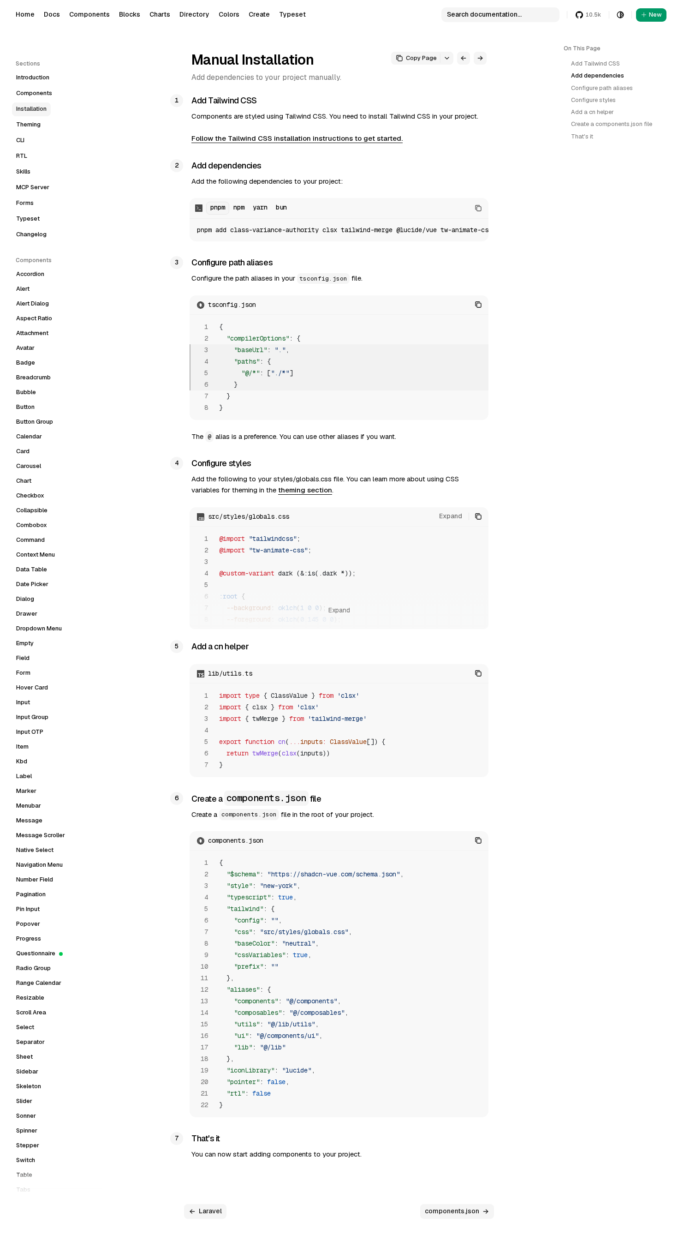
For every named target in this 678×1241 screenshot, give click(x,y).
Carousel (28, 466)
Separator (30, 1042)
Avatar (25, 348)
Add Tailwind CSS (595, 63)
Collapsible (32, 510)
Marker (26, 791)
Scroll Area (31, 1012)
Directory (194, 14)
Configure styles (593, 100)
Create (259, 14)
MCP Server (32, 187)
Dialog (25, 599)
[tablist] (248, 208)
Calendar (29, 436)
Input (23, 702)
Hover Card (32, 687)
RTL (21, 156)
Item (22, 746)
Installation (31, 109)
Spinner (26, 1130)
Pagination (31, 894)
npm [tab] (238, 207)
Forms (25, 203)
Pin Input (28, 909)
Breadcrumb (33, 377)
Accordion (30, 274)
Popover (28, 924)
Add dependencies (597, 75)
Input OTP (29, 732)
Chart (23, 481)
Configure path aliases (602, 88)
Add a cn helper (592, 112)
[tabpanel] (339, 230)
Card (23, 451)
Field (23, 658)
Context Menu (35, 554)
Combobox (31, 525)
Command (30, 540)
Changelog (31, 234)
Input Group (32, 717)
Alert (23, 289)
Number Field (34, 879)
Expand (450, 516)
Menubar (28, 805)
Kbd (21, 761)
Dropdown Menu (39, 628)
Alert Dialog (32, 303)
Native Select (35, 850)
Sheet (24, 1057)
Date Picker (32, 584)
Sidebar (27, 1071)
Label (24, 776)
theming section (305, 490)
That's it (582, 136)
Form (23, 673)
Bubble (26, 392)
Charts (159, 14)
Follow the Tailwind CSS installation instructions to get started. (297, 138)
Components (89, 14)
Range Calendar (38, 983)
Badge (25, 362)
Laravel (210, 1211)
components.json (452, 1211)
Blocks (129, 14)
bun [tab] (281, 207)
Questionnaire (35, 953)
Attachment (32, 333)
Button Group (34, 422)
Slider (24, 1101)
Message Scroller (40, 835)
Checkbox (30, 495)
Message (29, 820)
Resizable (30, 997)
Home (25, 14)
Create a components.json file (611, 124)
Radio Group (33, 968)
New (655, 14)
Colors (229, 14)
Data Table (31, 569)
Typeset (292, 14)
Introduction (32, 77)
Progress (28, 938)
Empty (25, 643)
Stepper (27, 1145)
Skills (23, 171)
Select (25, 1027)
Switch (25, 1160)
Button (25, 407)
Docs (52, 14)
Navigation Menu (39, 865)
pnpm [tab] (217, 207)
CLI (20, 140)
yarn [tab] (260, 207)
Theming (28, 124)
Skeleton (28, 1086)
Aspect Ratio (34, 318)
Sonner (26, 1116)
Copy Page (421, 58)
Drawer (26, 614)
